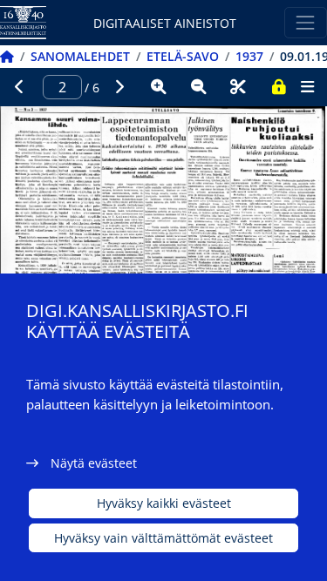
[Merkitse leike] (238, 87)
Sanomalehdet (80, 56)
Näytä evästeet (94, 463)
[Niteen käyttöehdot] (278, 87)
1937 (249, 56)
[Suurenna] (158, 87)
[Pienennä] (198, 87)
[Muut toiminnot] (307, 87)
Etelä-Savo (182, 56)
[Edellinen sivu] (20, 87)
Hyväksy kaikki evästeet (164, 503)
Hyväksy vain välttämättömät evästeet (163, 538)
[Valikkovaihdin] (305, 22)
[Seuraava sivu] (119, 87)
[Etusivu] (7, 56)
